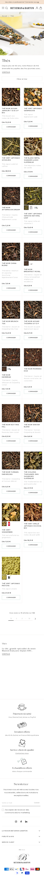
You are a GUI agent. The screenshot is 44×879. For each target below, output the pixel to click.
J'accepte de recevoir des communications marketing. (17, 811)
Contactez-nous (22, 753)
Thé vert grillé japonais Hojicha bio (32, 526)
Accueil (4, 16)
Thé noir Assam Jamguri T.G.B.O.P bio (10, 111)
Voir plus (6, 72)
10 (29, 618)
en (24, 850)
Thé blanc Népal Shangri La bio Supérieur (32, 160)
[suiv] (35, 618)
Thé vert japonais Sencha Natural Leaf (33, 216)
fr (20, 850)
